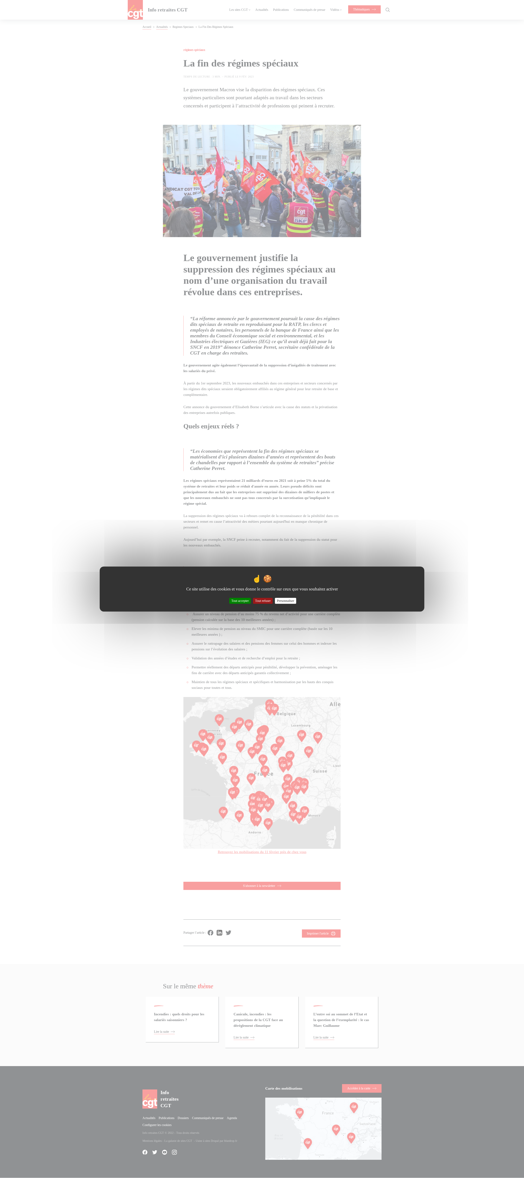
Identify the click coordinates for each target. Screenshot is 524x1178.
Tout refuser (263, 601)
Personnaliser (285, 601)
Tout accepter (240, 601)
